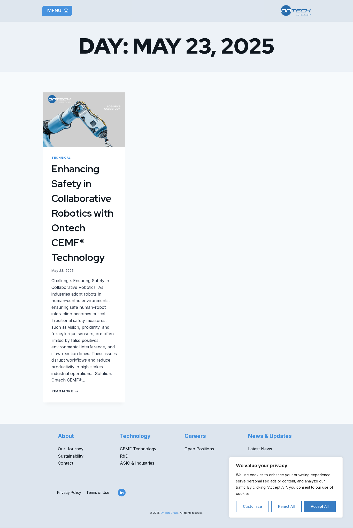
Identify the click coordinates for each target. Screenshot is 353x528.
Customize (252, 506)
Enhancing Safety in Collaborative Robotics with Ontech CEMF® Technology (82, 213)
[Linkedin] (122, 492)
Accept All (320, 506)
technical (61, 157)
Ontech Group (169, 512)
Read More (64, 391)
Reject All (286, 506)
